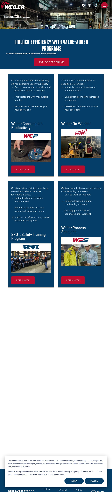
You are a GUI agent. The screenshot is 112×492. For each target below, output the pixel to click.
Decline (94, 481)
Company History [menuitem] (48, 488)
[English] (84, 6)
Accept (74, 481)
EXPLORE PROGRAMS (51, 62)
